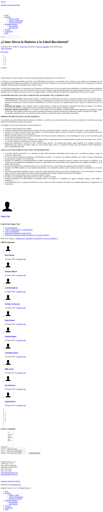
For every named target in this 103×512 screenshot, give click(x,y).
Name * (3, 449)
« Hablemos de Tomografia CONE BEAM (28, 238)
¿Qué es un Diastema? (12, 231)
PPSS (6, 33)
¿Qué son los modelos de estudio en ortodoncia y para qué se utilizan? (27, 235)
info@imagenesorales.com (9, 472)
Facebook (17, 5)
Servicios (8, 30)
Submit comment (35, 453)
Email (6, 52)
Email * (3, 451)
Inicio (6, 15)
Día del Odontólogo (11, 228)
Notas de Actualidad (15, 22)
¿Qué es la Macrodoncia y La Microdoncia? (19, 230)
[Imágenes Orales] (51, 8)
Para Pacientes (13, 26)
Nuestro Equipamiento (16, 21)
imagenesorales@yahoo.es (9, 474)
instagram (4, 5)
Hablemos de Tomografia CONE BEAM (18, 233)
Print (2, 52)
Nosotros (8, 17)
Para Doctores (13, 28)
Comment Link (21, 259)
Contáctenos (9, 31)
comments (6, 48)
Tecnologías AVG (15, 484)
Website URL (5, 453)
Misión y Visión (14, 19)
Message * (4, 447)
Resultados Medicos (11, 24)
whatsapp (10, 5)
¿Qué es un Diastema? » (50, 238)
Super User (5, 216)
